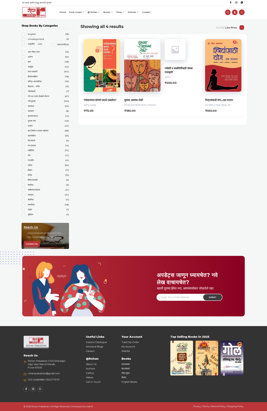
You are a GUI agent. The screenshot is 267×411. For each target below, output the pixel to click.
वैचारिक (30, 185)
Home (62, 12)
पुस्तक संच (32, 120)
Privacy (197, 406)
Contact (146, 12)
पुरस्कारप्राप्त (33, 116)
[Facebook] (231, 3)
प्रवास (30, 125)
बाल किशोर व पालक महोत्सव (216, 105)
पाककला (31, 106)
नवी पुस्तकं (32, 101)
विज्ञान (30, 170)
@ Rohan (92, 12)
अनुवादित (31, 44)
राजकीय (31, 160)
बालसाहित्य (32, 135)
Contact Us (32, 244)
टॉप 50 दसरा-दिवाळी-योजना (135, 105)
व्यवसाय (30, 194)
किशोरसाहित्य (33, 76)
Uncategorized (36, 39)
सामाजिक (31, 204)
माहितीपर (31, 150)
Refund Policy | (219, 406)
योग (229, 105)
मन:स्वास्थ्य (151, 105)
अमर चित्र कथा (34, 52)
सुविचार (30, 214)
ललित (30, 165)
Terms (205, 406)
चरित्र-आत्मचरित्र (35, 81)
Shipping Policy (235, 406)
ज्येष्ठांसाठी (31, 91)
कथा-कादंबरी (32, 71)
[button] (173, 358)
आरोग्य (86, 105)
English (32, 34)
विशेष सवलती (32, 180)
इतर (29, 61)
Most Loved (75, 12)
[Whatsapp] (242, 3)
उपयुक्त (30, 66)
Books (106, 12)
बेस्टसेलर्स (31, 140)
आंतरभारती (61, 44)
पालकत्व (93, 105)
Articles (132, 12)
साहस (30, 209)
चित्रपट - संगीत (34, 86)
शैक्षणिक (31, 199)
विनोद (30, 175)
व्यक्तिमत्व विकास (34, 189)
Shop (119, 12)
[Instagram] (236, 3)
